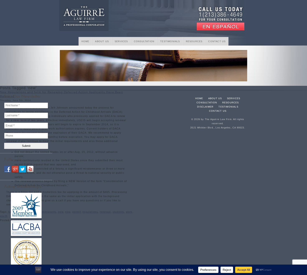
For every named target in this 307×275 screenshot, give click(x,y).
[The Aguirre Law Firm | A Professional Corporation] (84, 15)
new (60, 211)
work (129, 211)
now (68, 211)
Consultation (144, 41)
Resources (194, 41)
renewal (105, 211)
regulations (90, 211)
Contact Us (217, 41)
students (118, 211)
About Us (102, 41)
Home (85, 41)
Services (121, 41)
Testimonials (170, 41)
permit (76, 211)
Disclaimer (205, 106)
